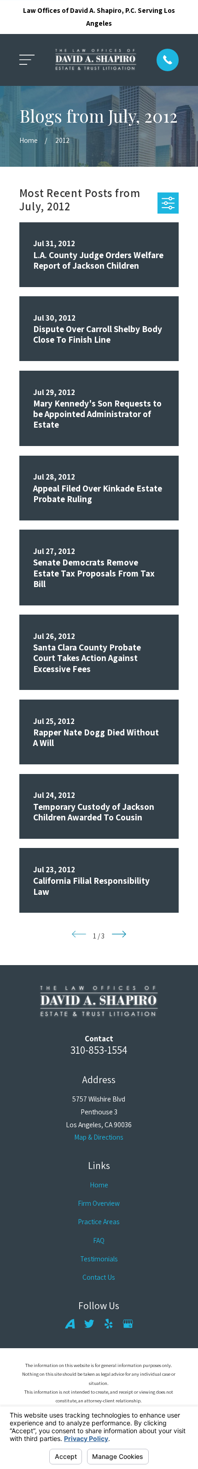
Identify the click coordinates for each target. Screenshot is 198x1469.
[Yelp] (109, 1324)
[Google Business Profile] (128, 1324)
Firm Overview (99, 1203)
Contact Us (98, 1277)
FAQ (99, 1240)
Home (99, 1184)
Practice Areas (99, 1221)
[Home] (95, 60)
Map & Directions (98, 1136)
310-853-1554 (98, 1050)
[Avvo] (70, 1324)
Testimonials (99, 1258)
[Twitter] (89, 1324)
